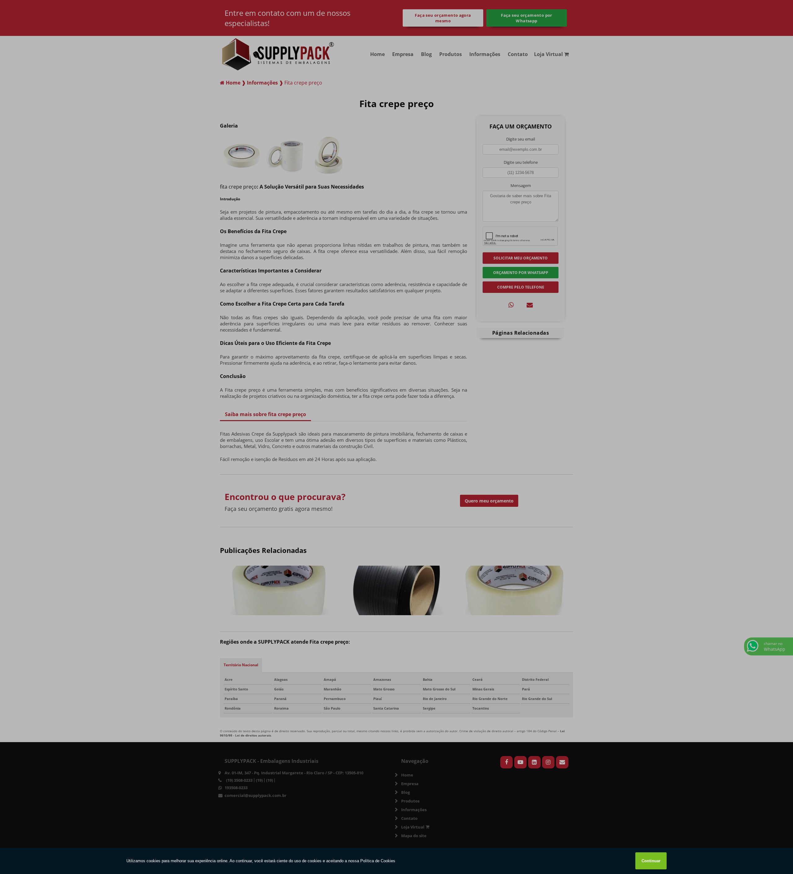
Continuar (651, 861)
